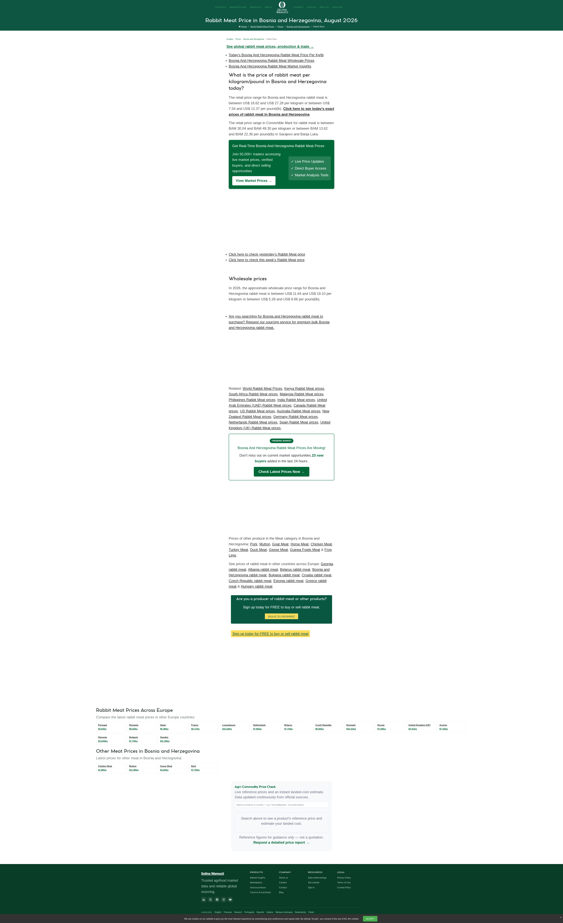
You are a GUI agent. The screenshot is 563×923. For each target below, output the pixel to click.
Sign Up (324, 7)
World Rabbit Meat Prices (262, 26)
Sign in (311, 887)
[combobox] (281, 805)
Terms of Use (344, 882)
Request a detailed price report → (281, 842)
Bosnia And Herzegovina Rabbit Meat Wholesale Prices (271, 60)
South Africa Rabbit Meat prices (253, 394)
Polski (311, 912)
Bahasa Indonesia (284, 912)
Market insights (257, 877)
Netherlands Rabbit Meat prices (253, 422)
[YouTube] (230, 899)
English (337, 7)
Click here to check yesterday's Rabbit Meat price (267, 254)
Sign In (311, 7)
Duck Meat (258, 550)
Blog (281, 892)
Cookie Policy (344, 887)
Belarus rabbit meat (295, 569)
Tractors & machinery (260, 892)
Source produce (258, 887)
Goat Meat (280, 544)
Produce (255, 7)
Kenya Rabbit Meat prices (304, 388)
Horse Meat (300, 544)
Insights (220, 7)
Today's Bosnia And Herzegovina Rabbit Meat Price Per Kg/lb (276, 55)
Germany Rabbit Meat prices (295, 417)
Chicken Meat (321, 544)
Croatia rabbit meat (316, 575)
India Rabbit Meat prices (296, 400)
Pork (253, 544)
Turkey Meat (238, 550)
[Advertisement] (282, 218)
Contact (298, 7)
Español (260, 912)
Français (228, 912)
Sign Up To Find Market (281, 616)
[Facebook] (217, 899)
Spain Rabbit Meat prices (298, 422)
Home (244, 26)
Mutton (264, 544)
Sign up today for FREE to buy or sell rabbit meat (270, 634)
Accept (370, 919)
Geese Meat (278, 550)
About (269, 7)
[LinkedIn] (203, 899)
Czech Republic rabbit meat (250, 581)
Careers (283, 882)
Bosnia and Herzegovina (298, 26)
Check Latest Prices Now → (281, 472)
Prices (280, 26)
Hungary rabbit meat (256, 586)
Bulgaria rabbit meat (284, 575)
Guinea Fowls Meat (305, 550)
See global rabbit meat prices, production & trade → (270, 46)
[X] (210, 899)
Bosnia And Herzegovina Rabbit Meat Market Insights (270, 66)
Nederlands (300, 912)
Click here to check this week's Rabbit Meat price (267, 260)
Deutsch (238, 912)
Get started (313, 882)
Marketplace (237, 7)
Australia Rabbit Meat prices (298, 411)
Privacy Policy (344, 877)
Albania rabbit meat (263, 569)
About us (283, 877)
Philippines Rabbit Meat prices (252, 400)
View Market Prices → (254, 181)
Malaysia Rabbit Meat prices (301, 394)
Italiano (269, 912)
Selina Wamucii (212, 873)
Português (249, 912)
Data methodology (317, 877)
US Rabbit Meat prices (257, 411)
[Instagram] (223, 899)
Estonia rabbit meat (288, 581)
